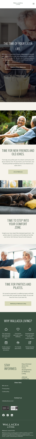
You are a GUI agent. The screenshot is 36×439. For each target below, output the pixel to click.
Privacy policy (5, 388)
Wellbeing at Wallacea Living (18, 303)
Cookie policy (5, 391)
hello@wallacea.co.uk (7, 401)
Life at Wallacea (18, 171)
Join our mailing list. (25, 378)
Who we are (5, 385)
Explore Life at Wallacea (18, 67)
